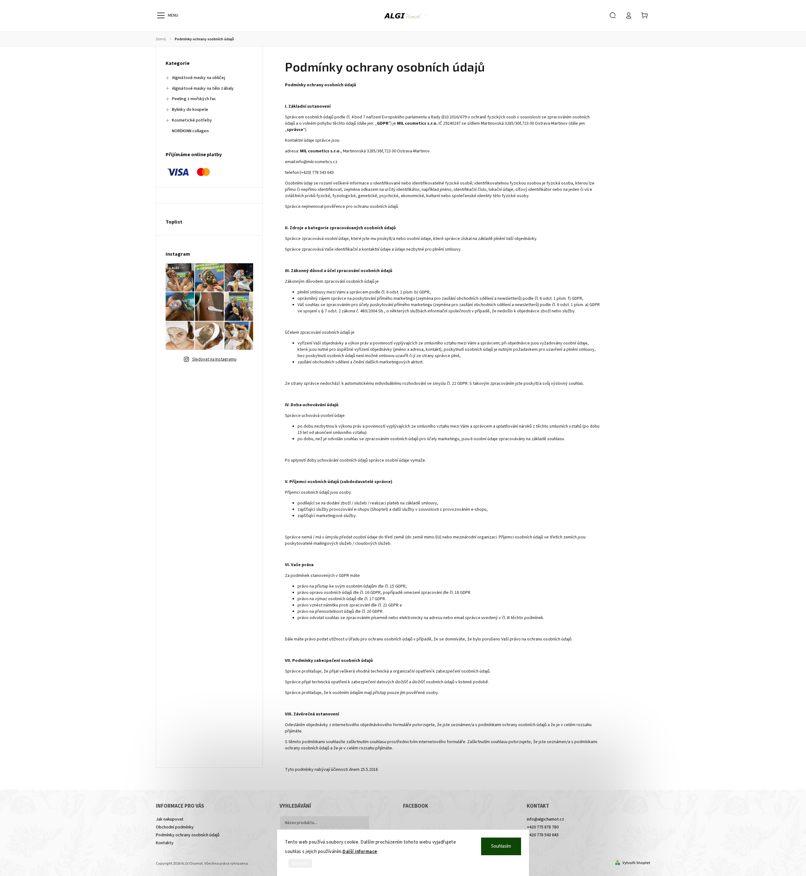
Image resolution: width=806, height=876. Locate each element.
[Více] (161, 15)
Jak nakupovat (170, 819)
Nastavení (300, 863)
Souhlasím (501, 846)
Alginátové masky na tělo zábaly (203, 88)
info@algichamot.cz (545, 819)
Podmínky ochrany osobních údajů (187, 835)
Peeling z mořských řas (194, 99)
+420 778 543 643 (543, 835)
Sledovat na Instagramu (214, 359)
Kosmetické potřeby (192, 120)
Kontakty (164, 843)
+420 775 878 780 (543, 827)
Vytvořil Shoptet (636, 863)
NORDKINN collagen (190, 131)
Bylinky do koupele (190, 109)
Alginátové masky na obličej (198, 78)
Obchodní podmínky (175, 827)
